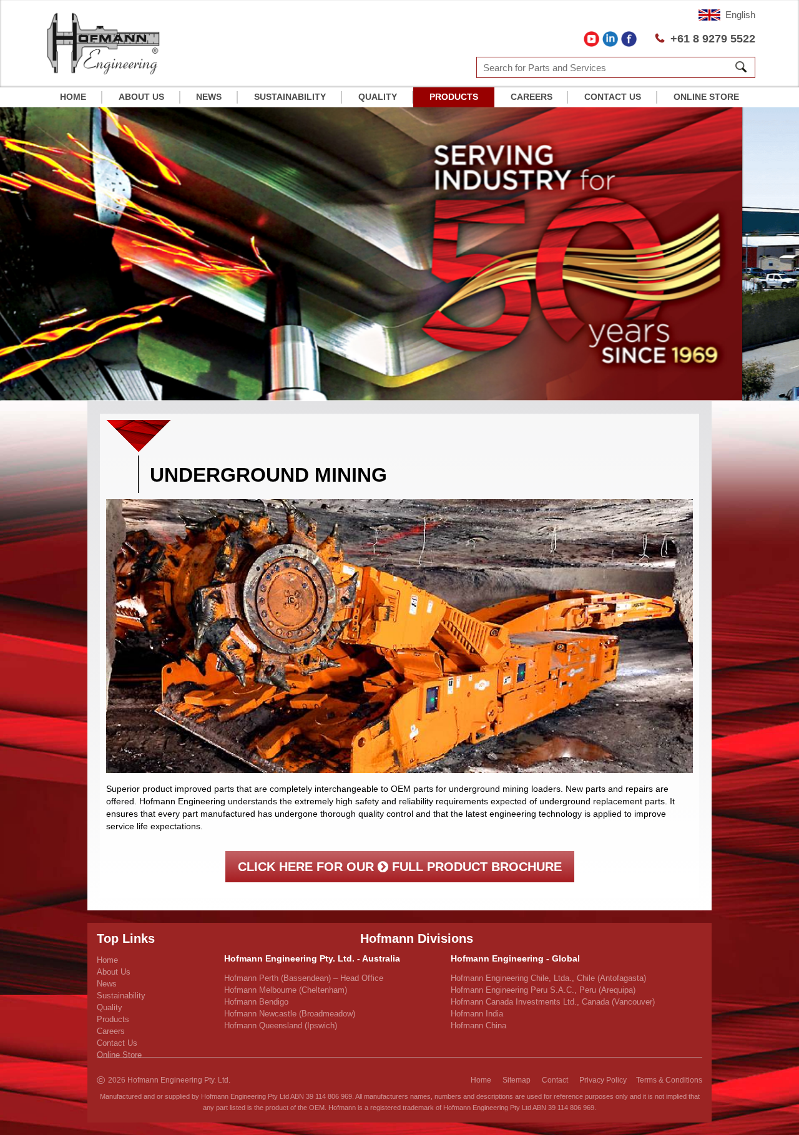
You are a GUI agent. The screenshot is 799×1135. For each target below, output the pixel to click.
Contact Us (612, 97)
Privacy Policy (603, 1080)
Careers (531, 97)
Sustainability (290, 97)
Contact (555, 1080)
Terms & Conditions (669, 1080)
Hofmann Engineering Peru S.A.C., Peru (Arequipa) (543, 990)
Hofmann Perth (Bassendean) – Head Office (303, 978)
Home (73, 97)
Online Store (706, 97)
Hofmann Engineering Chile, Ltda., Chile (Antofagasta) (548, 978)
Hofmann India (477, 1013)
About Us (141, 97)
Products (453, 97)
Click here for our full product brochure (400, 867)
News (209, 97)
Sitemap (516, 1080)
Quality (377, 97)
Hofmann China (478, 1025)
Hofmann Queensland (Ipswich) (280, 1025)
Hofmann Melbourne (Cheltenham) (285, 990)
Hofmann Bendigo (256, 1001)
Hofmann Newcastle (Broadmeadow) (289, 1013)
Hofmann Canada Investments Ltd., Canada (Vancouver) (553, 1001)
